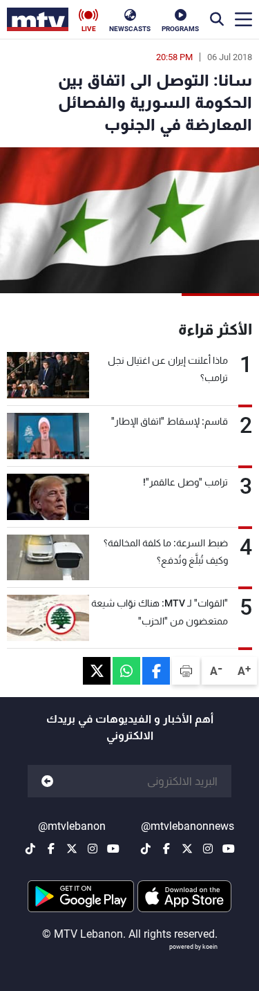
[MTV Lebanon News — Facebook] (166, 848)
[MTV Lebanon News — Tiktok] (145, 848)
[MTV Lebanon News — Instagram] (208, 848)
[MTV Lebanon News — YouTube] (228, 848)
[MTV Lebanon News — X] (187, 848)
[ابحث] (217, 19)
